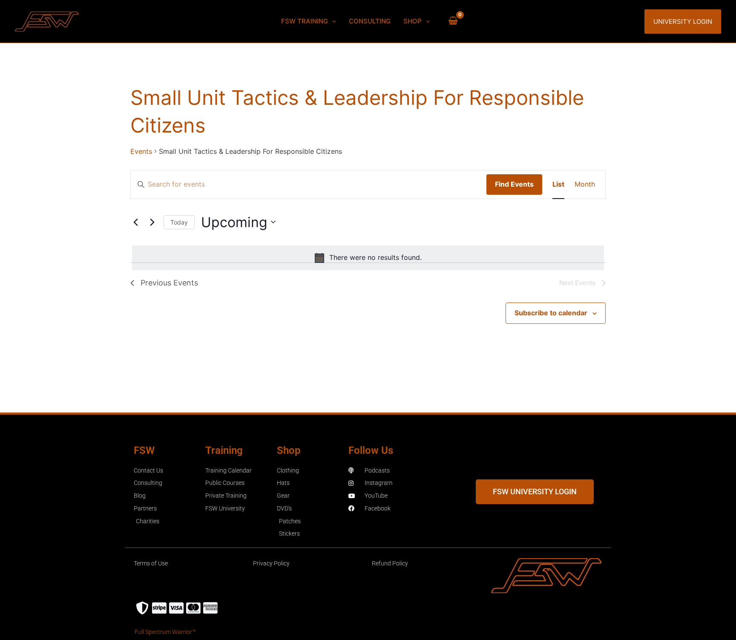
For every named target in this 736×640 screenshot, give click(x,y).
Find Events (514, 184)
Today (179, 222)
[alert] (368, 257)
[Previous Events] (135, 222)
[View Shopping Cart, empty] (453, 21)
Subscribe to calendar (551, 312)
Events (141, 151)
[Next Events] (152, 222)
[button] (332, 21)
